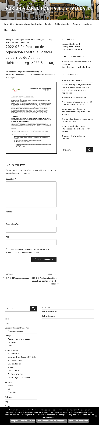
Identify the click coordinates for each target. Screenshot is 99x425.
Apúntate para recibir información (19, 339)
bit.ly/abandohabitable (83, 67)
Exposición (12, 392)
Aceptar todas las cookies (23, 421)
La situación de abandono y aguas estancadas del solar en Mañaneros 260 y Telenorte (76, 129)
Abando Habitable (12, 42)
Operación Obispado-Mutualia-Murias (29, 24)
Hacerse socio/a (13, 342)
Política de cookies (49, 316)
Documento (25, 42)
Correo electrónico (13, 224)
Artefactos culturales (15, 374)
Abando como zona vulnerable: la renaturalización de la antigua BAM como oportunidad (76, 112)
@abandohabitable (73, 47)
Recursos (76, 24)
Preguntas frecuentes (15, 331)
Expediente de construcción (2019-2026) (35, 40)
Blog (5, 30)
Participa (48, 24)
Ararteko (11, 367)
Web (7, 237)
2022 (8, 40)
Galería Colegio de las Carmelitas (19, 378)
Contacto (13, 30)
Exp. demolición (13, 354)
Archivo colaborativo (62, 24)
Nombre (9, 212)
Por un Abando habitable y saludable (49, 8)
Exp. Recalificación (14, 364)
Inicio (6, 24)
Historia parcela (13, 371)
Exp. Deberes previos (15, 360)
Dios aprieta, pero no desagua (72, 80)
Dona (10, 346)
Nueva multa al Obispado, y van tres (74, 97)
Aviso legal (46, 307)
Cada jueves (88, 24)
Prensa (10, 385)
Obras (12, 24)
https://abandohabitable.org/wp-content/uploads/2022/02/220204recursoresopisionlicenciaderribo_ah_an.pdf (31, 75)
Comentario (11, 179)
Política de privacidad (49, 312)
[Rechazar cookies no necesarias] (96, 416)
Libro (9, 389)
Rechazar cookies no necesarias (52, 421)
